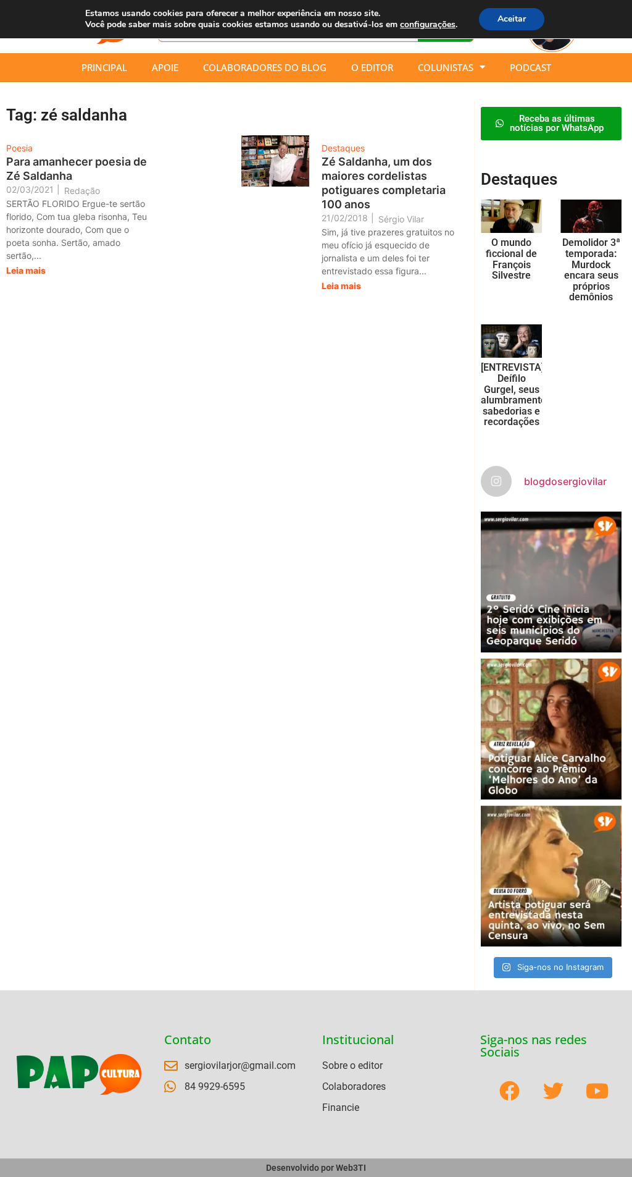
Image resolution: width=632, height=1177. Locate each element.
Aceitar (511, 19)
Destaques (343, 148)
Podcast (530, 67)
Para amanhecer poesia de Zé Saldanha (76, 168)
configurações (427, 24)
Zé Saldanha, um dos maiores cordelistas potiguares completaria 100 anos (384, 183)
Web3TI (351, 1168)
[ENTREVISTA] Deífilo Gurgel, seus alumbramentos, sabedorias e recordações (517, 394)
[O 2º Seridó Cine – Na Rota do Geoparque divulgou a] (551, 582)
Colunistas (445, 67)
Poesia (19, 148)
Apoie (165, 67)
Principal (104, 67)
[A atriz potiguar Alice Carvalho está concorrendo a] (551, 729)
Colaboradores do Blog (264, 67)
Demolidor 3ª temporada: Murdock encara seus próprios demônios (591, 270)
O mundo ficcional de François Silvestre (511, 259)
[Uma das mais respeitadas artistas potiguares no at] (551, 876)
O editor (372, 67)
